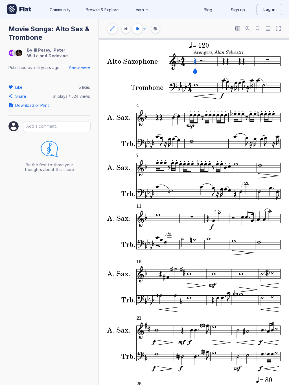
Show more (79, 67)
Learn (139, 9)
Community (60, 9)
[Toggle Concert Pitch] (238, 28)
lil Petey (42, 50)
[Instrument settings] (112, 29)
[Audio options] (145, 29)
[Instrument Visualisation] (155, 29)
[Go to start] (126, 29)
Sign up (238, 9)
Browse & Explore (102, 9)
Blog (208, 9)
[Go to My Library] (19, 9)
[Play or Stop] (137, 29)
